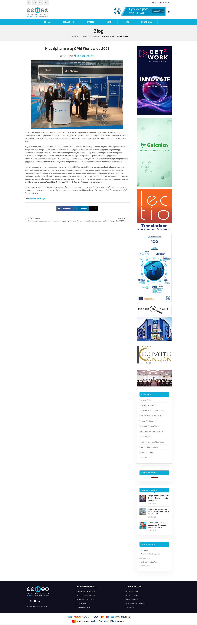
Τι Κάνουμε (143, 550)
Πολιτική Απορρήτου (132, 591)
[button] (64, 208)
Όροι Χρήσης (129, 607)
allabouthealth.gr (37, 198)
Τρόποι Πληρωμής (131, 599)
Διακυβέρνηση (144, 558)
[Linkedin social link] (46, 2)
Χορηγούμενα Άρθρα (146, 452)
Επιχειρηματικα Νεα (90, 36)
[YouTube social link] (40, 2)
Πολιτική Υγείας (145, 400)
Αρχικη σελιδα (74, 36)
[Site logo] (38, 12)
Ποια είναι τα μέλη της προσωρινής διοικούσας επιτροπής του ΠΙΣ (157, 525)
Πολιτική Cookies (131, 595)
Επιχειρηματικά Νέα (85, 56)
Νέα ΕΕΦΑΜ (143, 458)
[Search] (169, 12)
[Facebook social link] (29, 2)
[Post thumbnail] (142, 500)
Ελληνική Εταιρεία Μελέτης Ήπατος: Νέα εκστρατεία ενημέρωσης (158, 498)
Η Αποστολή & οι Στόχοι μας (149, 554)
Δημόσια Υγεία (144, 437)
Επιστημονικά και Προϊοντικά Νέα (152, 410)
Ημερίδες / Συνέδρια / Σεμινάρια (151, 442)
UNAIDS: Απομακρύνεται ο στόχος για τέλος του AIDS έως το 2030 (158, 511)
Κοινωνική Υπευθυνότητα (149, 426)
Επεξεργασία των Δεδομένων (135, 603)
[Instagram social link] (34, 2)
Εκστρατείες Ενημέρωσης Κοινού (151, 431)
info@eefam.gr (86, 607)
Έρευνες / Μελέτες (146, 421)
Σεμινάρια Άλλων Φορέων (149, 447)
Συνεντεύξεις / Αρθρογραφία (150, 416)
